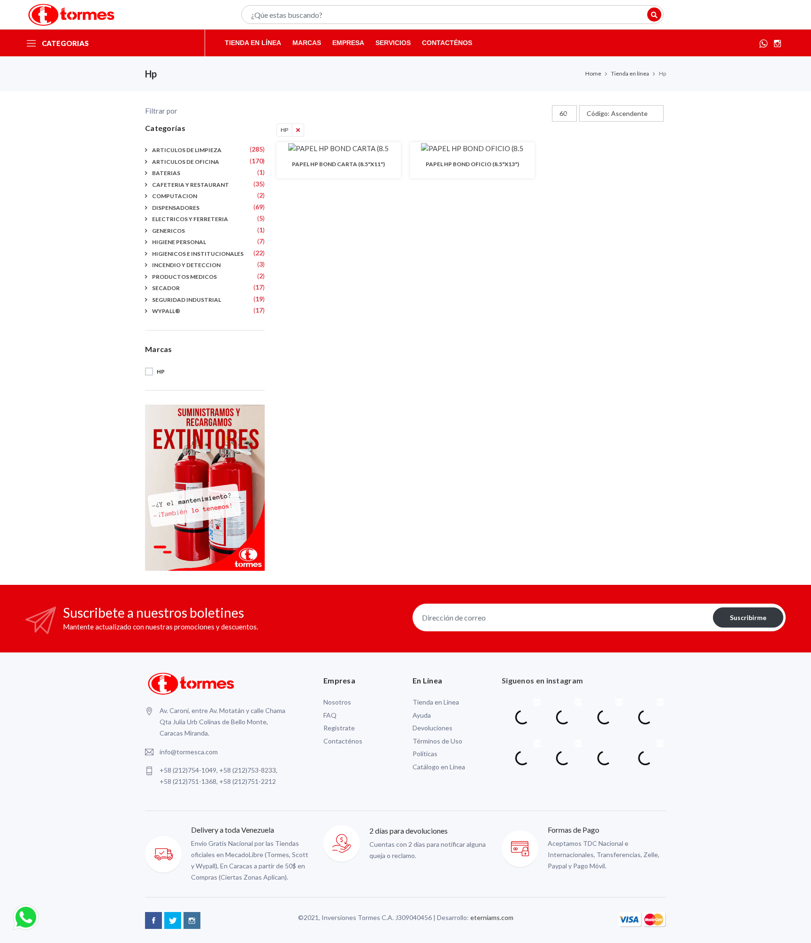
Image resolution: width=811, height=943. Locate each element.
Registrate (339, 728)
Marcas (306, 42)
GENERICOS (168, 230)
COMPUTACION (174, 195)
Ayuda (422, 715)
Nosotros (337, 702)
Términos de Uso (437, 741)
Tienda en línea (253, 42)
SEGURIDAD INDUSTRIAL (186, 299)
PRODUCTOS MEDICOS (184, 276)
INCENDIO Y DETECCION (186, 264)
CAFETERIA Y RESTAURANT (190, 184)
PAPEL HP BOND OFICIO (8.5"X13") (472, 164)
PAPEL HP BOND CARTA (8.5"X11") (338, 164)
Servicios (393, 42)
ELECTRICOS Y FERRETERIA (190, 218)
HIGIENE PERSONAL (179, 241)
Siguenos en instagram (542, 680)
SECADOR (166, 287)
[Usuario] (654, 15)
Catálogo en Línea (439, 767)
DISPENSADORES (175, 207)
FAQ (330, 715)
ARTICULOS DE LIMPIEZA (187, 149)
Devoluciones (432, 728)
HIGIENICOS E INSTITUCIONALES (198, 253)
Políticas (425, 754)
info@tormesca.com (189, 752)
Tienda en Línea (436, 702)
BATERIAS (166, 172)
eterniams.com (491, 917)
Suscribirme (748, 617)
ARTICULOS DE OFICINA (185, 161)
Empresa (348, 42)
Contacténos (447, 42)
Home (593, 73)
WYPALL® (166, 310)
